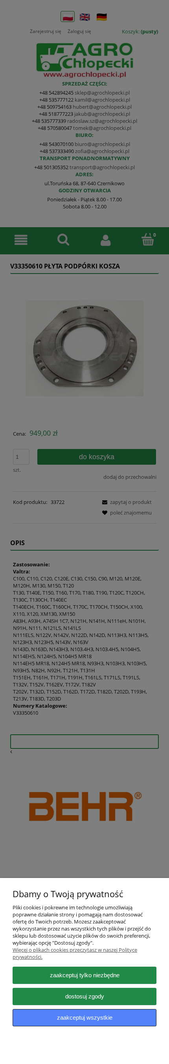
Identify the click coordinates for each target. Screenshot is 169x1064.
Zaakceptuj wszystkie (84, 1017)
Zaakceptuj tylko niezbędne (84, 975)
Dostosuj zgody (84, 996)
